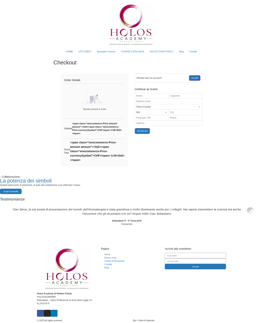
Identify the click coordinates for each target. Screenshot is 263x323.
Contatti (193, 51)
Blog (181, 51)
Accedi (194, 78)
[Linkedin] (54, 313)
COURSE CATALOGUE (132, 51)
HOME (69, 51)
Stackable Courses (106, 51)
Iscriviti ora (142, 131)
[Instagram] (47, 313)
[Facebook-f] (40, 313)
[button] (2, 221)
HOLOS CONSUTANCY (162, 51)
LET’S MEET (84, 51)
